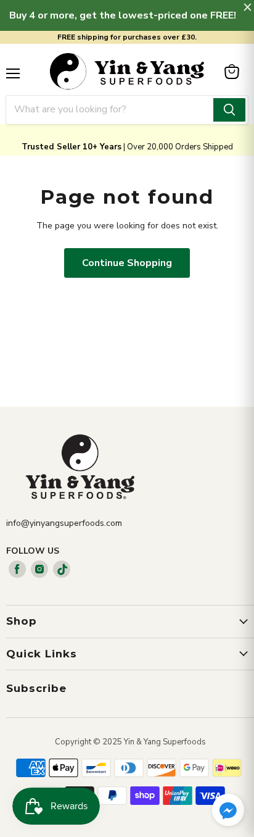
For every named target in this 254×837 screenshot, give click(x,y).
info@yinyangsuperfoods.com (64, 523)
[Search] (229, 110)
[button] (228, 811)
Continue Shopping (127, 263)
